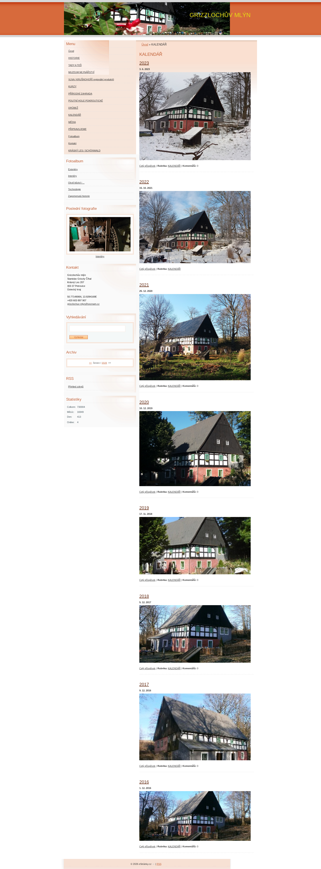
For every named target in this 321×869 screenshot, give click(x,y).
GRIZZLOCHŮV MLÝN (220, 15)
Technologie (74, 189)
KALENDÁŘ (174, 166)
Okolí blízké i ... (76, 182)
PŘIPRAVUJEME (77, 129)
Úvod (145, 44)
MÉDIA (72, 122)
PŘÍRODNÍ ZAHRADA (80, 93)
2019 (144, 507)
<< (90, 363)
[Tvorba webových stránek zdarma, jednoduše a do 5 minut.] (153, 864)
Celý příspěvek (147, 166)
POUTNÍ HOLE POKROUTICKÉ (85, 100)
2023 (144, 63)
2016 (144, 782)
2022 (144, 181)
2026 (104, 363)
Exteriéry (73, 169)
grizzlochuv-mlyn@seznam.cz (83, 304)
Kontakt (72, 143)
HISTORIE (74, 58)
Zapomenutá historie (79, 196)
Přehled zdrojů (75, 386)
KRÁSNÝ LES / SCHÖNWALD (84, 150)
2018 (144, 596)
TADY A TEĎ (75, 65)
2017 (144, 684)
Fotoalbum (73, 136)
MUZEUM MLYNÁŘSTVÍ (81, 72)
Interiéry (72, 176)
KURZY (72, 86)
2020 (144, 402)
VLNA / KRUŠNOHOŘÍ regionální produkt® (91, 79)
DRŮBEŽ (73, 108)
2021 (144, 284)
